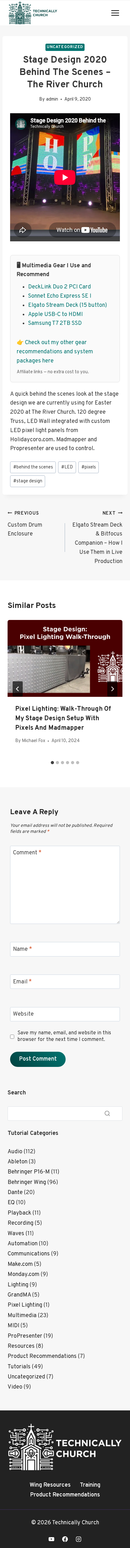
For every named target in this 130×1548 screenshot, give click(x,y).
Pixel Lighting (25, 1305)
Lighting (18, 1285)
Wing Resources (50, 1485)
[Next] (112, 689)
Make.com (20, 1264)
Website (23, 1014)
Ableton (17, 1162)
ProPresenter (25, 1336)
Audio (15, 1151)
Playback (19, 1213)
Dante (15, 1192)
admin (52, 99)
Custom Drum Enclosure (25, 524)
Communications (29, 1254)
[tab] (52, 762)
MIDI (13, 1325)
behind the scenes (33, 467)
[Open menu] (115, 12)
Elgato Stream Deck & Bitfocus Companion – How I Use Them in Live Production (97, 538)
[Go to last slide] (18, 689)
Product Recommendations (42, 1356)
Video (15, 1387)
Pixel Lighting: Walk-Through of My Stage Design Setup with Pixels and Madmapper (63, 718)
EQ (11, 1202)
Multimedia (22, 1315)
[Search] (107, 1113)
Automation (23, 1244)
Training (90, 1485)
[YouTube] (51, 1539)
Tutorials (19, 1367)
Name (22, 949)
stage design (27, 481)
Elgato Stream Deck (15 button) (67, 305)
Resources (21, 1346)
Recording (20, 1223)
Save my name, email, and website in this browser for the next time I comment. (64, 1036)
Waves (16, 1233)
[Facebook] (65, 1539)
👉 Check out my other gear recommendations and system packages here (55, 352)
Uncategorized (65, 47)
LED (67, 467)
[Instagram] (78, 1539)
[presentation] (65, 658)
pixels (88, 467)
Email (22, 982)
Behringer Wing (27, 1182)
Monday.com (23, 1274)
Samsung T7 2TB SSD (55, 323)
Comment (27, 853)
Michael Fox (33, 741)
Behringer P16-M (29, 1172)
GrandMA (19, 1295)
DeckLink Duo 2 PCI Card (59, 287)
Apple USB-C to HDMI (55, 314)
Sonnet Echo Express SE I (59, 296)
